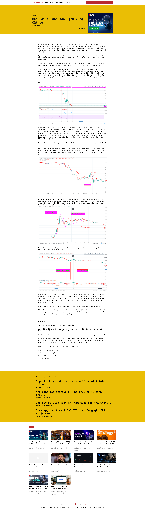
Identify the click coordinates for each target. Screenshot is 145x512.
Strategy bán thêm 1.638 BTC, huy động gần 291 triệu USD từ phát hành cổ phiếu (106, 443)
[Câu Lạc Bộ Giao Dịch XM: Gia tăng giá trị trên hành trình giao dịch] (84, 435)
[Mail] (68, 504)
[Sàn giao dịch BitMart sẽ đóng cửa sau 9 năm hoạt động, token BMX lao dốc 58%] (84, 458)
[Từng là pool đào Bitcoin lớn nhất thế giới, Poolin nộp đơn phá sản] (106, 458)
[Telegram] (75, 504)
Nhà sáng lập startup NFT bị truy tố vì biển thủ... (69, 393)
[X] (85, 504)
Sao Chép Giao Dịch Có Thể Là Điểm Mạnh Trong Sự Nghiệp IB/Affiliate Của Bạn (38, 488)
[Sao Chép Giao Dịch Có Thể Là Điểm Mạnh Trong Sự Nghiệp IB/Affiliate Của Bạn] (38, 480)
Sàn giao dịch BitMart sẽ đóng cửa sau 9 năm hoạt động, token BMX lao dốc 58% (83, 466)
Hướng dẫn (34, 15)
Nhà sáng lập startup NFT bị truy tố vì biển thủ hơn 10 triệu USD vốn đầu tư (60, 443)
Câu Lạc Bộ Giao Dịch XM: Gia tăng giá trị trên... (73, 402)
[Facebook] (58, 504)
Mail (72, 504)
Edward (38, 387)
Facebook (63, 504)
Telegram (80, 504)
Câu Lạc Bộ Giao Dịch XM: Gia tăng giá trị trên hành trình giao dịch (83, 443)
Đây (56, 350)
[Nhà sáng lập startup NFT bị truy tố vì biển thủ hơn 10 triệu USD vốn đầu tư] (61, 435)
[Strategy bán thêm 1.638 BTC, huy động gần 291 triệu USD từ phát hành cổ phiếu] (106, 435)
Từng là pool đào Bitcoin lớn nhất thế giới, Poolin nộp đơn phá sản (106, 466)
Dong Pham (37, 25)
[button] (88, 2)
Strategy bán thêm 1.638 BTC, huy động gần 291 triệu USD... (70, 411)
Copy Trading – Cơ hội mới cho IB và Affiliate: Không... (71, 382)
